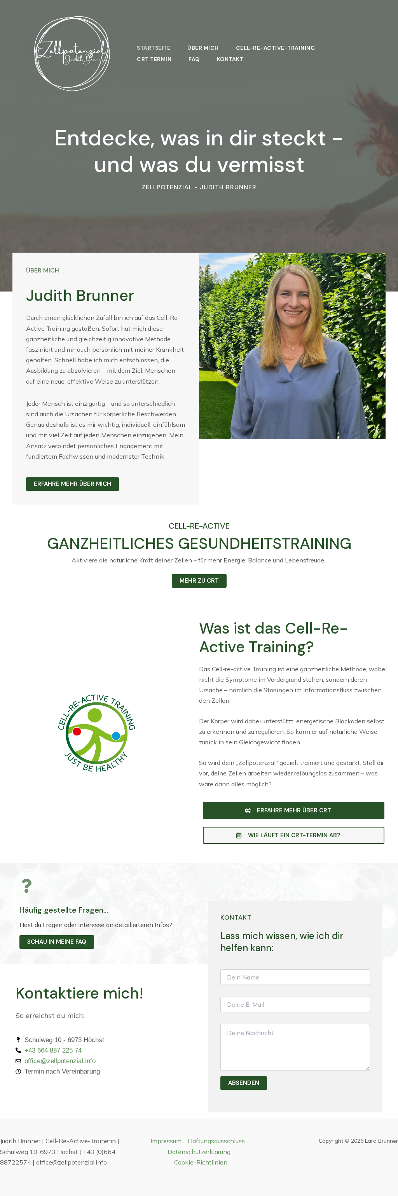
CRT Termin (154, 59)
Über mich (203, 48)
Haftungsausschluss (216, 1141)
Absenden (243, 1083)
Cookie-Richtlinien (200, 1162)
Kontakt (230, 59)
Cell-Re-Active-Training (275, 48)
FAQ (194, 59)
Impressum (166, 1141)
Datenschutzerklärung (199, 1152)
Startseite (153, 48)
